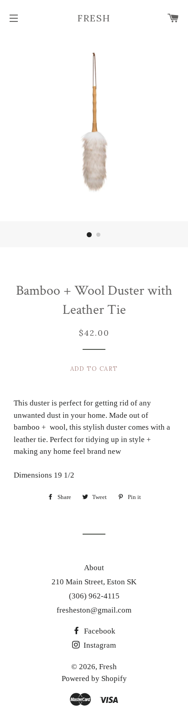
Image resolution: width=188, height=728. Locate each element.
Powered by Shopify (94, 678)
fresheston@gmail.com (94, 610)
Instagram (99, 645)
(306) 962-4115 (94, 596)
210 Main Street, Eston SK (94, 581)
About (94, 567)
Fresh (94, 18)
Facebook (98, 631)
